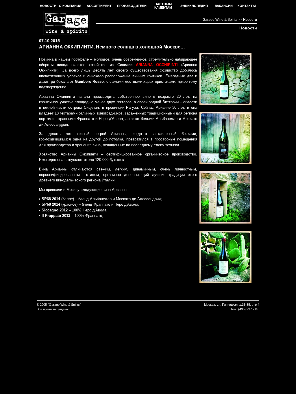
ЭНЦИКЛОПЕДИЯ (194, 5)
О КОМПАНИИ (70, 5)
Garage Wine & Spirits (220, 20)
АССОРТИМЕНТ (99, 5)
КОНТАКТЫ (247, 5)
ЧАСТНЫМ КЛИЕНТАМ (163, 5)
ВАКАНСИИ (224, 5)
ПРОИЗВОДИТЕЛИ (132, 5)
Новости (250, 20)
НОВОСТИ (48, 5)
